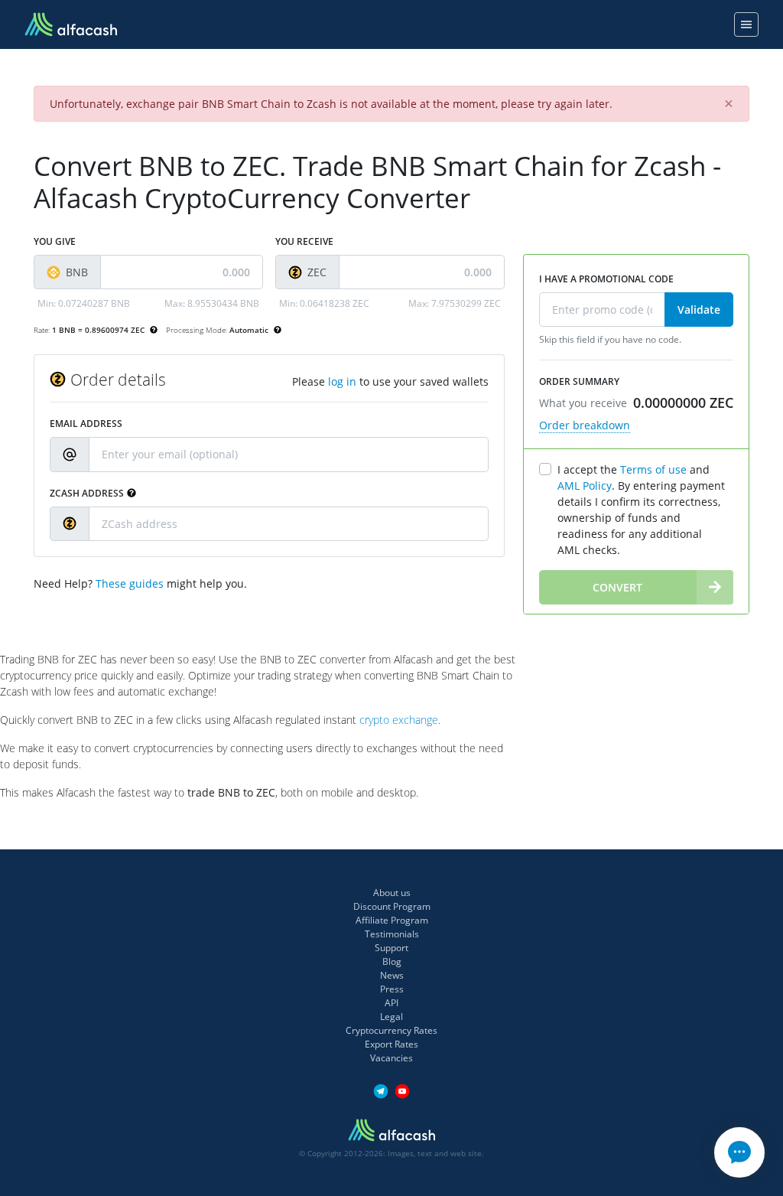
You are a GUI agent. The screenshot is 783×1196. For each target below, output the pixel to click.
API (391, 1002)
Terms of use (653, 469)
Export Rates (391, 1044)
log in (342, 381)
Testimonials (392, 933)
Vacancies (391, 1057)
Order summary (579, 381)
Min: (83, 303)
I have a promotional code (606, 278)
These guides (130, 583)
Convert (617, 587)
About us (392, 892)
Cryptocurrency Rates (391, 1030)
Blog (391, 961)
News (392, 975)
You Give (55, 241)
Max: (211, 303)
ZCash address (87, 493)
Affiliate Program (392, 920)
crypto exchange (398, 719)
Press (392, 989)
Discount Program (391, 906)
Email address (86, 423)
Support (391, 947)
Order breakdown (584, 425)
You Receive (304, 241)
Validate (698, 309)
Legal (391, 1016)
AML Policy (584, 485)
